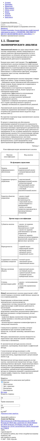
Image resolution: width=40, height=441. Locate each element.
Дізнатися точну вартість (9, 413)
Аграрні (8, 2)
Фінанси (8, 15)
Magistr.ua (4, 28)
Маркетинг (9, 6)
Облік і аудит (9, 10)
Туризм (7, 13)
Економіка (8, 4)
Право (7, 12)
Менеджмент (9, 8)
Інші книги (9, 17)
